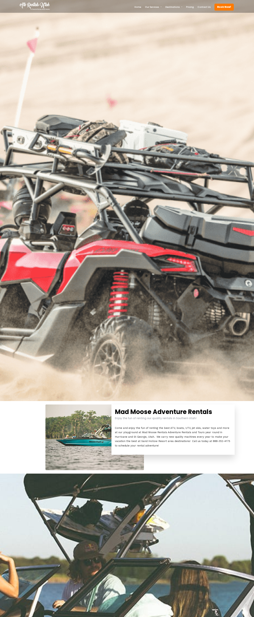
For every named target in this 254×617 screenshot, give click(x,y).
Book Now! (224, 7)
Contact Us (204, 7)
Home (137, 7)
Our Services (152, 7)
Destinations (172, 7)
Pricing (190, 7)
